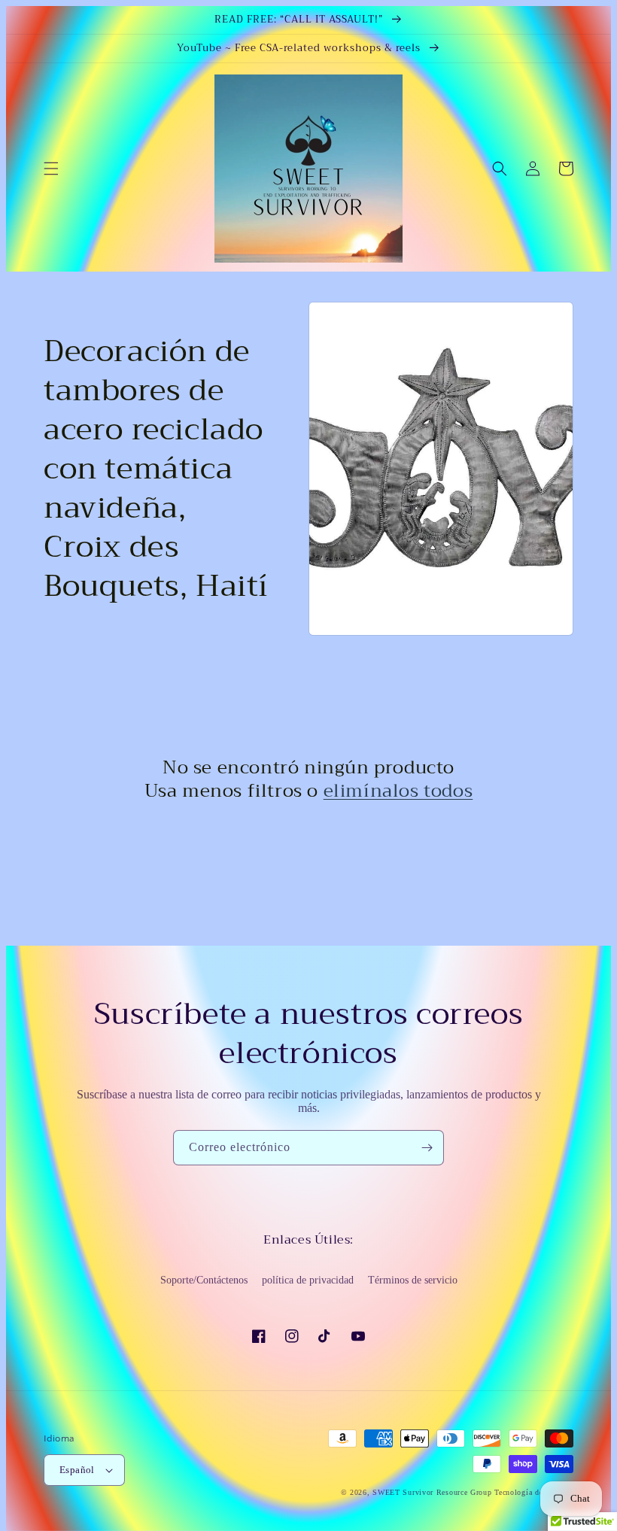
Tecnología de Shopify (533, 1492)
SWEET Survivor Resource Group (431, 1492)
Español (77, 1469)
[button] (51, 168)
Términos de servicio (412, 1280)
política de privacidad (308, 1280)
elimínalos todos (398, 791)
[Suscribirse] (426, 1147)
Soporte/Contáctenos (204, 1280)
